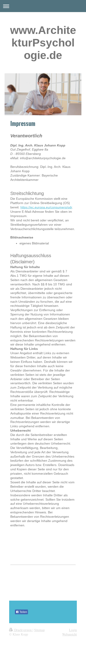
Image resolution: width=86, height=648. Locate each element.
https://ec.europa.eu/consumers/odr (46, 207)
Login (73, 630)
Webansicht (69, 634)
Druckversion (23, 630)
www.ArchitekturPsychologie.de (43, 42)
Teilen (23, 612)
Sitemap (39, 630)
